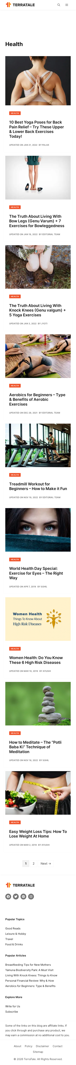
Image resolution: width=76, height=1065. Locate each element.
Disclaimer (42, 1046)
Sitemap (38, 1051)
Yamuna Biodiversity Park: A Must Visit (29, 970)
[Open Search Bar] (59, 5)
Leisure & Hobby (15, 933)
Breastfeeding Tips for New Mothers (28, 964)
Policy (28, 1046)
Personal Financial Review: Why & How (29, 980)
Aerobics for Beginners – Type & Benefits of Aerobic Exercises (37, 399)
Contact (57, 1046)
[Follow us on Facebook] (8, 896)
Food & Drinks (14, 944)
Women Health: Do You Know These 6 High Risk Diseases (36, 660)
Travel (9, 939)
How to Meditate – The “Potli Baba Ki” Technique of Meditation (35, 747)
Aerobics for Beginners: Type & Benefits (30, 986)
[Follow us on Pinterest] (23, 896)
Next (46, 863)
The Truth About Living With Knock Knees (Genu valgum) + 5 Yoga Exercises (37, 310)
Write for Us (12, 1006)
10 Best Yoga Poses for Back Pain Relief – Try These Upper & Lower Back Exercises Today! (36, 129)
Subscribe (11, 1011)
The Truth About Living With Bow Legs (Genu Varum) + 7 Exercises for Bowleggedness (36, 221)
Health (15, 113)
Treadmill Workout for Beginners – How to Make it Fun (38, 486)
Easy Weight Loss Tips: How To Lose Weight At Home (38, 833)
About (17, 1046)
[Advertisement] (38, 22)
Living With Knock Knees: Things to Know (31, 975)
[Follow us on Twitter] (16, 896)
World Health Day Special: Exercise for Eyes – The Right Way (36, 573)
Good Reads (13, 928)
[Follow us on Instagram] (31, 896)
